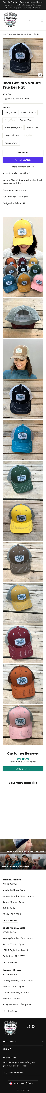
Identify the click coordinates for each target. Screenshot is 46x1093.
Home (5, 34)
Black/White (10, 112)
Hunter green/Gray (13, 127)
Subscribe (9, 1058)
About (7, 1049)
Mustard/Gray (32, 127)
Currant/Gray (26, 120)
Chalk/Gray (9, 120)
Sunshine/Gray (11, 142)
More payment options (23, 166)
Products (9, 1041)
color (6, 108)
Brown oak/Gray (28, 112)
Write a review (23, 768)
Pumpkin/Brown (11, 135)
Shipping (6, 98)
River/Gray (28, 135)
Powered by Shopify (23, 1090)
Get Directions (10, 920)
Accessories (12, 34)
